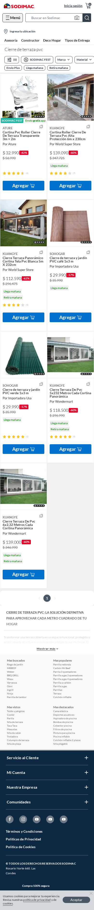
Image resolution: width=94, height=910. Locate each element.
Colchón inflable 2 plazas (67, 740)
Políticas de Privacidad (23, 839)
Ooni (10, 686)
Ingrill (10, 689)
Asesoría (10, 40)
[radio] (4, 173)
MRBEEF (11, 668)
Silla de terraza (15, 722)
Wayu (10, 678)
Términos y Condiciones (24, 831)
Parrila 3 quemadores (64, 671)
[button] (59, 17)
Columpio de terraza (18, 740)
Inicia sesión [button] (73, 6)
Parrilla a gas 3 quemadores (67, 675)
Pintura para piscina (64, 732)
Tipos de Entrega (77, 40)
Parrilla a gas (60, 686)
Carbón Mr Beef (61, 668)
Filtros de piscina (62, 729)
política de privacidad (37, 900)
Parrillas (57, 689)
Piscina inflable (61, 736)
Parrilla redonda (62, 664)
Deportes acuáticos (63, 714)
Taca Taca (12, 725)
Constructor (30, 40)
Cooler (10, 714)
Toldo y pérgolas (16, 711)
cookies (8, 903)
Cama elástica (60, 711)
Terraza (57, 693)
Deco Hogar (52, 40)
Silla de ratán (14, 732)
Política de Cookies (20, 847)
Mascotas (12, 729)
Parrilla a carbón (62, 682)
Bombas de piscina (63, 722)
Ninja (10, 693)
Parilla (10, 718)
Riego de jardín (15, 664)
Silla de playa (14, 743)
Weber (10, 671)
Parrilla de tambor (17, 697)
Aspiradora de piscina (65, 718)
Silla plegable (60, 743)
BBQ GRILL (13, 675)
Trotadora (12, 736)
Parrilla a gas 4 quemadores (67, 678)
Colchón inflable (62, 697)
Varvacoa (12, 682)
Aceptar (76, 900)
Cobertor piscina (62, 725)
